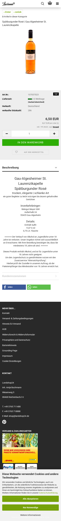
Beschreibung (10, 167)
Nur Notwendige (30, 507)
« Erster (7, 12)
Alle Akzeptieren (30, 499)
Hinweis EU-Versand (11, 324)
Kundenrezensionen (14, 276)
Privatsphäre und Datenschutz (16, 340)
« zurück (17, 12)
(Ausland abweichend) (36, 102)
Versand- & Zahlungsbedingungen (17, 318)
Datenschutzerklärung (48, 493)
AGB (4, 329)
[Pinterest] (4, 423)
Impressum (7, 356)
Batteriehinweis (9, 345)
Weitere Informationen (30, 515)
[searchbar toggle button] (42, 3)
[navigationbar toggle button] (57, 3)
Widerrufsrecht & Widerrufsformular (18, 334)
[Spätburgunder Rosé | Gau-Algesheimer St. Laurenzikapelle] (30, 51)
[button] (6, 133)
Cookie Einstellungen (11, 361)
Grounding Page (9, 350)
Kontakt (6, 313)
